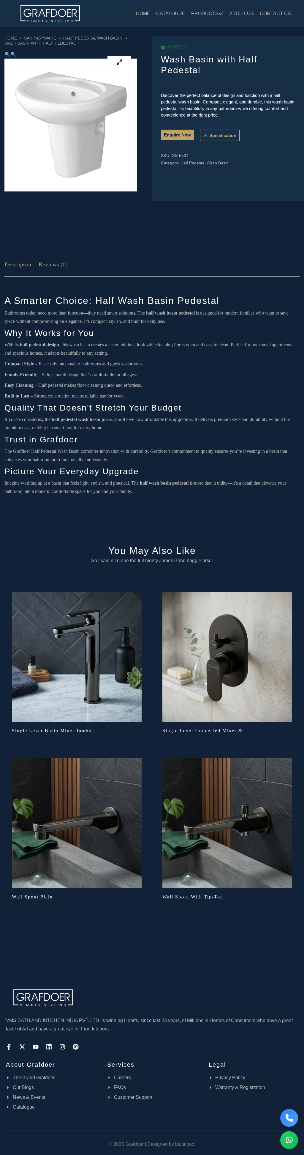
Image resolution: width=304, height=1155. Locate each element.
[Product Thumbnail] (119, 62)
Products (204, 13)
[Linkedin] (49, 1047)
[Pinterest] (76, 1047)
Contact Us (275, 13)
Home (143, 13)
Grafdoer (21, 451)
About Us (241, 13)
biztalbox (184, 1144)
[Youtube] (36, 1047)
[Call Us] (289, 1118)
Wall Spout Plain (32, 896)
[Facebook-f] (9, 1047)
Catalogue (170, 13)
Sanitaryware (40, 38)
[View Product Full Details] (77, 656)
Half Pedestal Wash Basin (92, 38)
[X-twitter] (22, 1047)
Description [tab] (18, 264)
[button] (7, 54)
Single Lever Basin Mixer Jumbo (52, 730)
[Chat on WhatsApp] (289, 1140)
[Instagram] (62, 1047)
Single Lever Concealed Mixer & (202, 730)
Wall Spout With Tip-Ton (192, 896)
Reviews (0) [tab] (53, 264)
